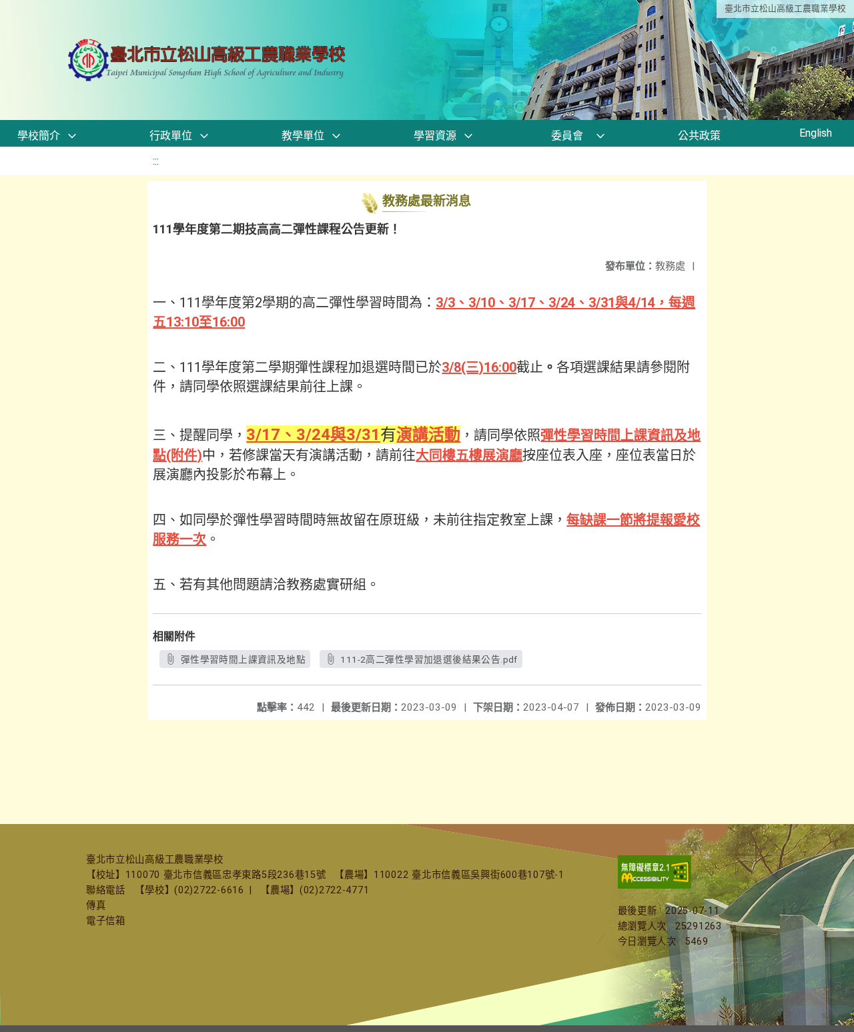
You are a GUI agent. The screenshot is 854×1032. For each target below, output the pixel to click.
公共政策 (699, 135)
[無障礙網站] (654, 885)
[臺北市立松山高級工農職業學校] (208, 60)
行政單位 (170, 135)
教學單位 (303, 135)
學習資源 (435, 135)
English (815, 133)
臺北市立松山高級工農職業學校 (785, 8)
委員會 (567, 135)
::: (156, 161)
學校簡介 (38, 135)
